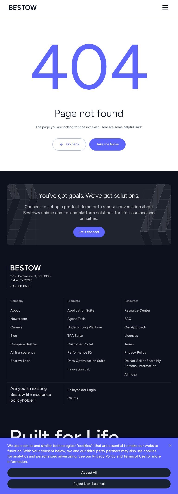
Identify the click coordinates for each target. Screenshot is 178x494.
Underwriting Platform (84, 327)
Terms (129, 344)
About (15, 310)
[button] (164, 7)
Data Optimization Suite (86, 361)
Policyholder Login (81, 390)
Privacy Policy (135, 352)
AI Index (130, 374)
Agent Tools (76, 319)
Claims (72, 398)
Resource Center (137, 310)
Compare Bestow (23, 344)
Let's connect (89, 232)
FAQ (127, 319)
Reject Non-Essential (89, 484)
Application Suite (80, 310)
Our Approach (135, 327)
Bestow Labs (20, 361)
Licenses (131, 335)
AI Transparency (22, 352)
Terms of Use (134, 456)
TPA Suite (75, 335)
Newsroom (18, 319)
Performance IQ (79, 352)
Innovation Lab (78, 369)
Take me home (107, 144)
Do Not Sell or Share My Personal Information (142, 363)
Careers (16, 327)
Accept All (89, 473)
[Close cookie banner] (170, 445)
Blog (13, 335)
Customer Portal (80, 344)
